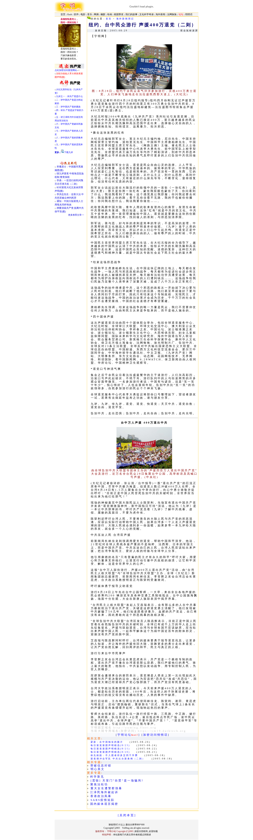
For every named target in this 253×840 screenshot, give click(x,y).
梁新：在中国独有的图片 (107, 742)
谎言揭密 (111, 803)
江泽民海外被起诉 (104, 792)
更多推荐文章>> (76, 215)
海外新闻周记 (125, 18)
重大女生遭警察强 (105, 788)
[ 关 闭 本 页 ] (126, 815)
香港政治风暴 (100, 796)
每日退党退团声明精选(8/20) (110, 752)
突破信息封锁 (100, 765)
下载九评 (68, 152)
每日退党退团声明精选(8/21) (110, 748)
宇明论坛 (124, 734)
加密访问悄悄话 (155, 734)
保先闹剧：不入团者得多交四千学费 (114, 755)
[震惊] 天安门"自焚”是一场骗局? (117, 780)
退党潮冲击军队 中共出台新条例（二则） (118, 758)
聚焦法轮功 (99, 784)
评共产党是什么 (75, 96)
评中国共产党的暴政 (71, 106)
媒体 (100, 803)
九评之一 (60, 96)
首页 (109, 18)
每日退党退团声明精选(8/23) (110, 745)
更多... (58, 152)
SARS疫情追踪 (102, 800)
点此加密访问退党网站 (66, 70)
